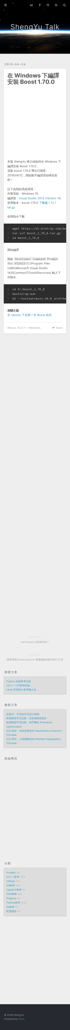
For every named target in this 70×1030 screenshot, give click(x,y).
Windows (35, 327)
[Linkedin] (31, 5)
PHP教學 (11, 894)
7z (52, 202)
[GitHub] (48, 5)
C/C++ (23, 327)
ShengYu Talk (35, 26)
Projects (11, 898)
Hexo (22, 1018)
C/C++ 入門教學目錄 (18, 685)
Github (10, 881)
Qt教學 (10, 906)
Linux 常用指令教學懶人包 (21, 689)
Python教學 (13, 902)
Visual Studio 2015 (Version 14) (40, 198)
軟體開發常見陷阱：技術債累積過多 (26, 718)
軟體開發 (11, 911)
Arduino (11, 872)
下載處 (43, 202)
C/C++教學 (12, 876)
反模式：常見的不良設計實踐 (22, 714)
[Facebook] (40, 5)
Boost (12, 327)
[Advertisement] (35, 120)
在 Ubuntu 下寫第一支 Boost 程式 (29, 315)
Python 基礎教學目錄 (18, 681)
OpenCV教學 (14, 889)
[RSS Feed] (56, 5)
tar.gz (11, 207)
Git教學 (10, 885)
